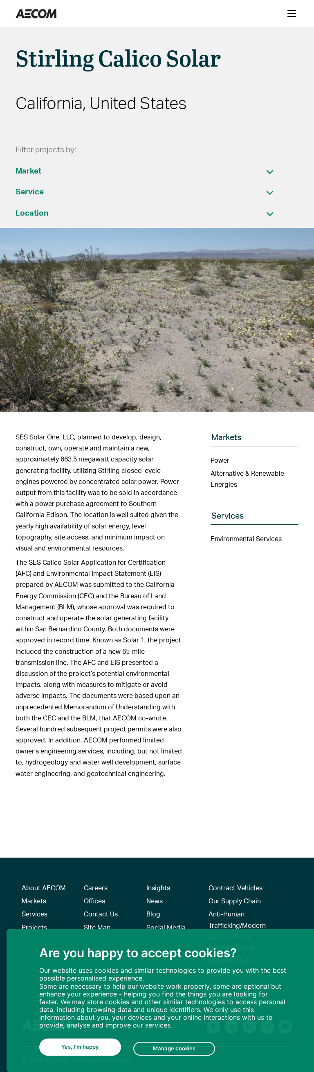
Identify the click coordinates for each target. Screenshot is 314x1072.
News (154, 900)
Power (220, 460)
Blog (153, 913)
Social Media (166, 927)
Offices (94, 900)
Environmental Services (246, 538)
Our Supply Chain (235, 900)
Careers (96, 887)
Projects (34, 927)
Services (34, 913)
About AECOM (44, 887)
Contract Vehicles (235, 887)
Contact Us (101, 913)
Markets (34, 900)
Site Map (97, 927)
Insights (158, 887)
